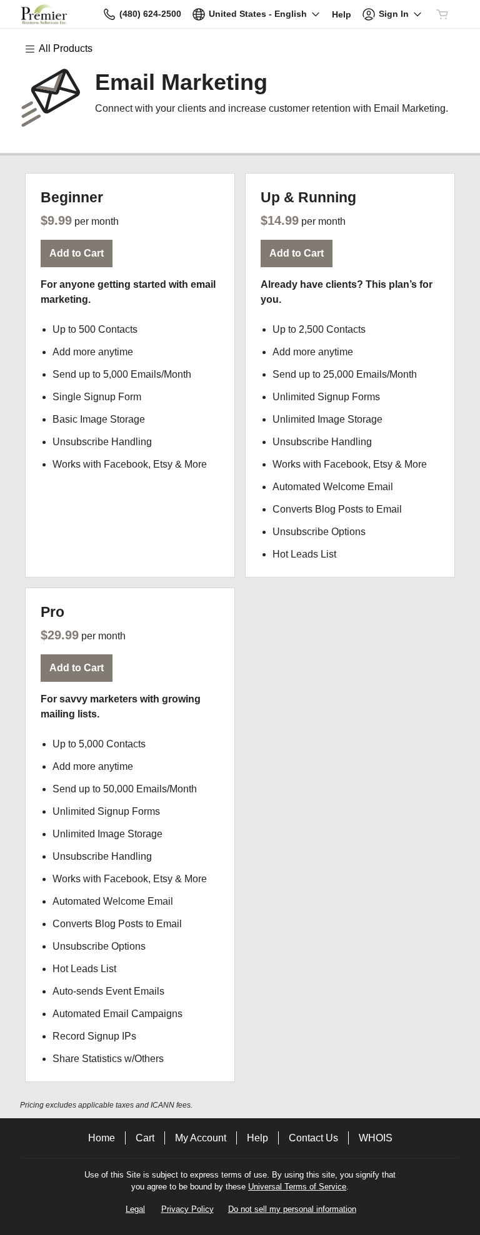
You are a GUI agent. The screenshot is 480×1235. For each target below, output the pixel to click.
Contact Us (313, 1138)
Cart (145, 1138)
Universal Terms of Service (297, 1186)
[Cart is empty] (442, 14)
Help (257, 1138)
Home (101, 1138)
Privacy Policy (187, 1209)
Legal (135, 1209)
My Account (200, 1138)
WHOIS (375, 1138)
